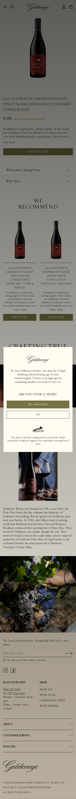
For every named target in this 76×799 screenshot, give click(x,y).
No (38, 414)
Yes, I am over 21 (38, 404)
